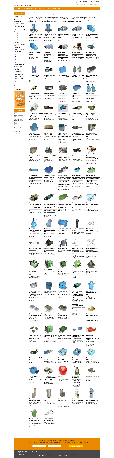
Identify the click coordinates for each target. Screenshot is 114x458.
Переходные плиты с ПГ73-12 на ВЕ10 (64, 314)
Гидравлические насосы (50, 17)
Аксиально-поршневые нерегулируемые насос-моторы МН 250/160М (63, 55)
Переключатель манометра (90, 18)
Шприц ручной (19, 81)
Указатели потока (20, 76)
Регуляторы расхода (35, 21)
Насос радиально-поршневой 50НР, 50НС (49, 250)
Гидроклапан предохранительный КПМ (50, 115)
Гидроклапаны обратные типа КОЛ (49, 133)
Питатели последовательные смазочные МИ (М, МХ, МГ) (78, 306)
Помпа (17, 62)
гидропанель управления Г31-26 (63, 156)
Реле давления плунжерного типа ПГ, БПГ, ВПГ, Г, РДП (50, 377)
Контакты (60, 8)
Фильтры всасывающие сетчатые (62, 400)
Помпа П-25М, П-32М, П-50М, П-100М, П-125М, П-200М (78, 336)
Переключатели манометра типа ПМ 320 (92, 292)
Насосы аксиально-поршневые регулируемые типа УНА (35, 272)
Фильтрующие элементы (67, 21)
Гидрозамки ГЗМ (49, 93)
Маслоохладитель (20, 49)
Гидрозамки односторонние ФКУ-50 (76, 95)
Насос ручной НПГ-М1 (64, 248)
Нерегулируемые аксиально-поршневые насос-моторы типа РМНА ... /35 (78, 294)
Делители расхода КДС (59, 18)
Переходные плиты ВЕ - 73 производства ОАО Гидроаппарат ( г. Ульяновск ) (36, 316)
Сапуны (60, 376)
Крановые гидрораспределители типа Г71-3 (35, 230)
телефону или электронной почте (81, 429)
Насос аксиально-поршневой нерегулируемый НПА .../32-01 (92, 231)
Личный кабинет (52, 8)
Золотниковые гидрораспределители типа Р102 (78, 204)
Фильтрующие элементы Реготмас (35, 399)
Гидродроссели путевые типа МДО (63, 76)
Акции (44, 8)
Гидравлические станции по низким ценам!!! (18, 121)
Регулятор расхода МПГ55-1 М (63, 358)
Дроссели (18, 47)
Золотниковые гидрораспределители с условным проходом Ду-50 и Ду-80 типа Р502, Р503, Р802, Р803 (35, 206)
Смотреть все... (17, 133)
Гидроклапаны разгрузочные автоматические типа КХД (64, 135)
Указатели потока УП (92, 376)
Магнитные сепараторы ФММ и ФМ (49, 230)
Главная (19, 8)
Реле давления (19, 74)
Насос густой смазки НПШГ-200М (35, 249)
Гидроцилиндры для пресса (46, 18)
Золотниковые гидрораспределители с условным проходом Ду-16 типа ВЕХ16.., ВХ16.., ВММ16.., (78, 178)
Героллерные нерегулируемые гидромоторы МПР (91, 54)
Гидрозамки (19, 33)
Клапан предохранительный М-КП (92, 204)
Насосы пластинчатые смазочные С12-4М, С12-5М (92, 271)
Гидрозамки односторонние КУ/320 (62, 95)
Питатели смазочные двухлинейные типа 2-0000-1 (92, 315)
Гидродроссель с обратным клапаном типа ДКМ (35, 95)
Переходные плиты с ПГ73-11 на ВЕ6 (50, 314)
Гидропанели (19, 37)
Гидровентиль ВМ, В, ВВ (64, 17)
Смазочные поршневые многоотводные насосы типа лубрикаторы (77, 379)
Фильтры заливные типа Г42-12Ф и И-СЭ (78, 399)
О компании (26, 8)
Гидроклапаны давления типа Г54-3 (78, 114)
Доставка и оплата (36, 8)
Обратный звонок (93, 4)
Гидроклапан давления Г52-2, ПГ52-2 (92, 95)
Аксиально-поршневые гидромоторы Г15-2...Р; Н (49, 55)
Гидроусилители (20, 39)
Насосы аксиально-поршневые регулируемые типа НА (78, 251)
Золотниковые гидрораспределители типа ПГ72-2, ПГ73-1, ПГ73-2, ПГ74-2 (64, 205)
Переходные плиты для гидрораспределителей (40, 20)
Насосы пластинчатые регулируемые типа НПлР (78, 271)
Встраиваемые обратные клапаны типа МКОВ (77, 54)
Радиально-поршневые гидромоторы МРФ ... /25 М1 (92, 337)
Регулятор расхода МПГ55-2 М (77, 358)
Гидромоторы (19, 35)
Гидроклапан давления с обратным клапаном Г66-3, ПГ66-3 (36, 115)
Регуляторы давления (94, 20)
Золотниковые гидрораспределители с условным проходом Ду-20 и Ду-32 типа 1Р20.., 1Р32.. (93, 178)
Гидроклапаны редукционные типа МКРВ (92, 134)
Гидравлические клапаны (35, 17)
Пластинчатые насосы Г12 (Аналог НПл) (50, 335)
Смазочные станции (19, 83)
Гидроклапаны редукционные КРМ (78, 133)
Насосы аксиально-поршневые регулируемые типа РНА (92, 251)
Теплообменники (18, 85)
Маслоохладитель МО (64, 228)
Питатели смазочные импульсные (35, 335)
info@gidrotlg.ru (81, 4)
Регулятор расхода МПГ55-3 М (91, 358)
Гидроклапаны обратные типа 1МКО (35, 133)
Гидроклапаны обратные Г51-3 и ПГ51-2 (91, 115)
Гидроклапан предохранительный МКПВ (64, 115)
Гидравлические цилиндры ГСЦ (34, 76)
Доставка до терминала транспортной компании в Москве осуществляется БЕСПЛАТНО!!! (19, 128)
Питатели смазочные (59, 20)
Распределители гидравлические (79, 20)
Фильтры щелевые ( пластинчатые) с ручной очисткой (35, 420)
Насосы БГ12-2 (48, 270)
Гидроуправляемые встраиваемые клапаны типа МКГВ (92, 157)
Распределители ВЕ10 (35, 358)
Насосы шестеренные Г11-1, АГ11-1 (50, 291)
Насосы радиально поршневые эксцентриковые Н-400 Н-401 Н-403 (35, 293)
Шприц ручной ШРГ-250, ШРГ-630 (49, 419)
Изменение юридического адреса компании (19, 115)
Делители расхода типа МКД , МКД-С (49, 176)
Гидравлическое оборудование (40, 12)
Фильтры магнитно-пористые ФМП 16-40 (92, 399)
